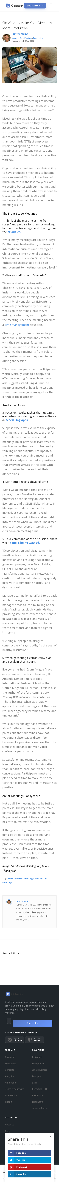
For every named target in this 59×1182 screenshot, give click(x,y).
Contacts (9, 1069)
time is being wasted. (25, 542)
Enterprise (37, 1076)
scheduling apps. (17, 420)
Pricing (8, 1101)
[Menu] (51, 5)
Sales (34, 1082)
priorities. (14, 232)
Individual (37, 1057)
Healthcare (37, 1101)
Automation (11, 1082)
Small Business (39, 1069)
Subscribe (32, 1023)
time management (17, 325)
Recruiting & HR (40, 1088)
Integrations (11, 1095)
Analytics (9, 1076)
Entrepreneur (38, 1063)
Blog (7, 1131)
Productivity (38, 38)
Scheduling (10, 1063)
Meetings (28, 38)
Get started (33, 5)
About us (9, 1124)
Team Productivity (14, 1088)
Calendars (10, 1057)
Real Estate (38, 1095)
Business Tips (17, 38)
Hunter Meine (19, 34)
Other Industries (40, 1108)
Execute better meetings (21, 878)
